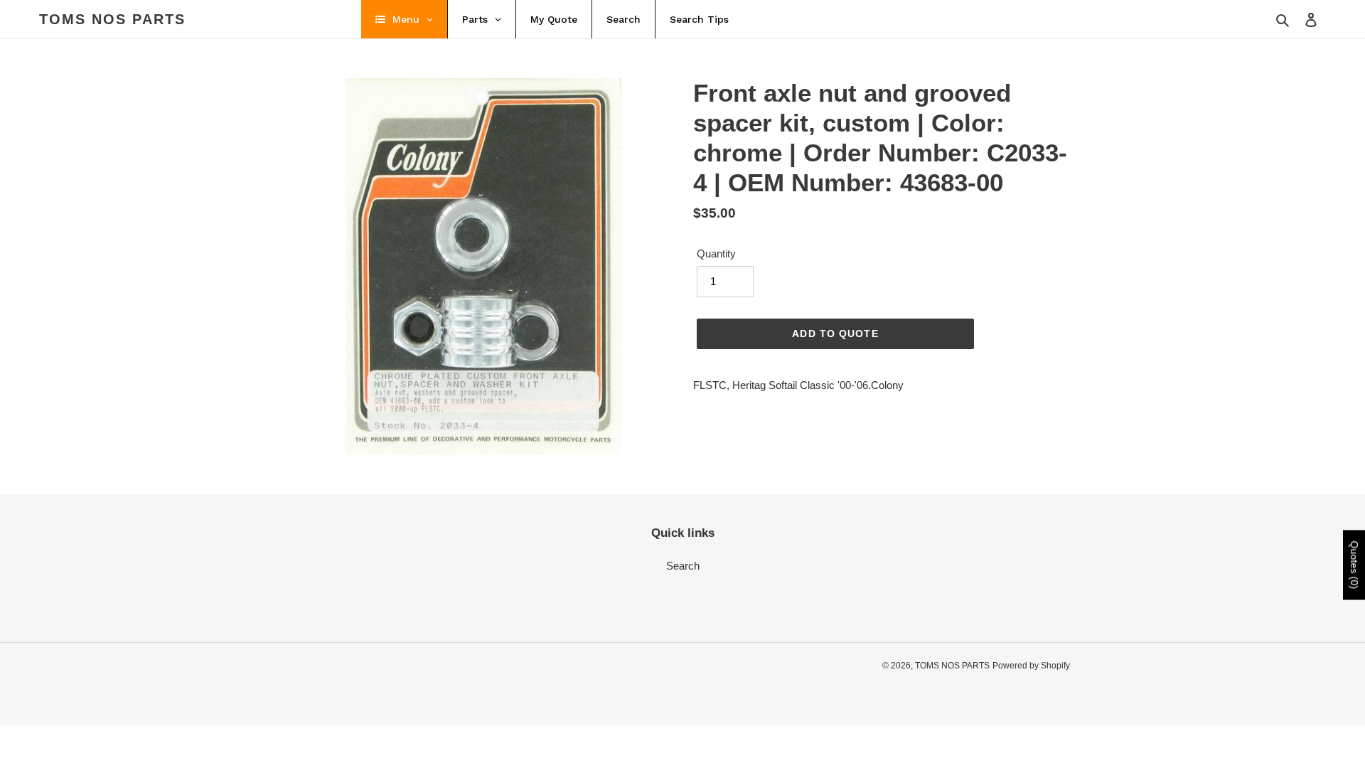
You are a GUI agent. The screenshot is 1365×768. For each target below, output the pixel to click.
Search (683, 566)
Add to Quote (835, 333)
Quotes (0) (1354, 565)
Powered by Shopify (1031, 666)
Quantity (716, 253)
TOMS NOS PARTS (112, 19)
